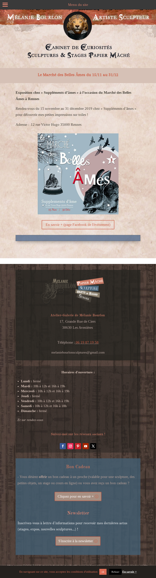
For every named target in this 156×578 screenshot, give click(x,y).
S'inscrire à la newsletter (75, 541)
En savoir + (129, 571)
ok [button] (103, 571)
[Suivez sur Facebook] (63, 446)
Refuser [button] (115, 571)
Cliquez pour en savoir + (76, 496)
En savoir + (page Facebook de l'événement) (78, 225)
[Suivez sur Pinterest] (78, 446)
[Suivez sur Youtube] (86, 446)
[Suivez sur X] (93, 446)
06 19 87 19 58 (87, 342)
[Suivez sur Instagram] (70, 446)
